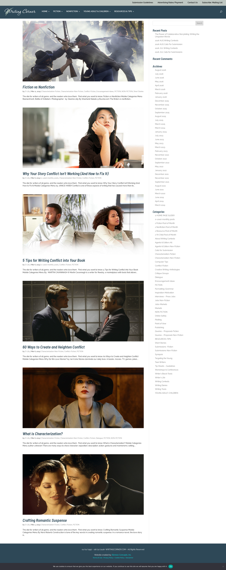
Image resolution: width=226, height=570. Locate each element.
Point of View (160, 323)
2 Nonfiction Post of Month (166, 227)
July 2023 (159, 135)
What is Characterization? (43, 433)
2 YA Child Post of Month (165, 235)
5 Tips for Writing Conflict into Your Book (54, 260)
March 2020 (160, 193)
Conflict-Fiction (90, 91)
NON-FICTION (127, 91)
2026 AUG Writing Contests (166, 40)
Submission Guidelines (142, 2)
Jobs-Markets (161, 304)
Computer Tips (161, 262)
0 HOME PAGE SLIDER (164, 215)
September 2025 (162, 112)
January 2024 (161, 132)
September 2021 (162, 182)
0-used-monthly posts (50, 178)
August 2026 (160, 70)
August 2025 (160, 116)
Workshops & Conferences (166, 370)
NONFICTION (72, 11)
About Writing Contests (165, 239)
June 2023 (159, 139)
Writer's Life (160, 377)
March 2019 (160, 205)
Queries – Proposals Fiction (167, 331)
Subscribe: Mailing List (212, 2)
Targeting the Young (163, 358)
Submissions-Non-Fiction (166, 350)
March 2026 (160, 89)
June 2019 (159, 197)
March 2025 (160, 124)
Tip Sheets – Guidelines (165, 366)
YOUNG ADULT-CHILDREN (166, 393)
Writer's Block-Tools (163, 374)
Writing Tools (160, 389)
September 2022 (162, 163)
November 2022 (162, 155)
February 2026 (161, 93)
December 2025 (162, 101)
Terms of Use (97, 558)
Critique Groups (162, 273)
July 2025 (159, 120)
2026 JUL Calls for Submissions (168, 52)
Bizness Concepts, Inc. (121, 555)
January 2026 (161, 97)
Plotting (158, 320)
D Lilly (27, 91)
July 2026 (159, 74)
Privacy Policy (108, 558)
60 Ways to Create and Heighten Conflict (54, 346)
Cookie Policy (119, 558)
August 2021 (160, 186)
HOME (44, 11)
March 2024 (160, 128)
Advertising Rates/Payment (170, 2)
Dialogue (99, 438)
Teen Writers (160, 362)
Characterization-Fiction (51, 91)
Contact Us (193, 2)
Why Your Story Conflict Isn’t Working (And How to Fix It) (65, 173)
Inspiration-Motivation (164, 293)
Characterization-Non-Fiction (72, 91)
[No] (223, 566)
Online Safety (160, 316)
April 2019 (159, 201)
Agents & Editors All (163, 242)
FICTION (57, 11)
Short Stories (138, 91)
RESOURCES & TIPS (123, 11)
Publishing (159, 327)
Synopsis (159, 354)
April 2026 (159, 85)
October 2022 (161, 159)
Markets (158, 308)
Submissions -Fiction (164, 347)
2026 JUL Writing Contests (166, 48)
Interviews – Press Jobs (165, 296)
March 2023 (160, 147)
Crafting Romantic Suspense (45, 520)
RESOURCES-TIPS (163, 339)
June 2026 (159, 78)
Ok (171, 566)
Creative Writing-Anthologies (167, 269)
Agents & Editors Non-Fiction (167, 246)
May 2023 (159, 143)
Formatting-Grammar (164, 289)
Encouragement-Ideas (105, 91)
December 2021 (162, 174)
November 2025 (162, 105)
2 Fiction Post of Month (165, 223)
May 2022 (159, 166)
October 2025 (161, 109)
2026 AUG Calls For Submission (168, 44)
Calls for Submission (164, 250)
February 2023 (161, 151)
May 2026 (159, 81)
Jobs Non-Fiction (162, 300)
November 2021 (162, 178)
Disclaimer (129, 558)
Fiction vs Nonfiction (38, 86)
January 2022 (161, 170)
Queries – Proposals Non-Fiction (169, 335)
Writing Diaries (161, 385)
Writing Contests (162, 381)
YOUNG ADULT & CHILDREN (96, 11)
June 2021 (159, 189)
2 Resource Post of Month (166, 231)
